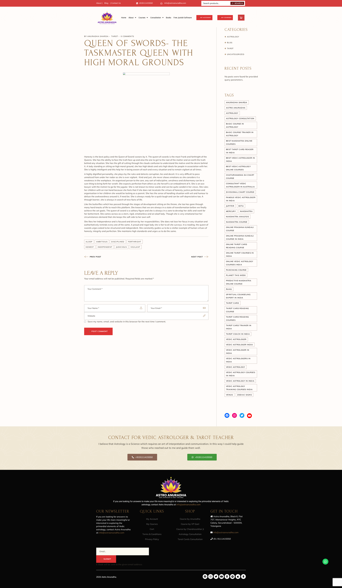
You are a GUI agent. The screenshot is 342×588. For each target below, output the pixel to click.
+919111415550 (146, 3)
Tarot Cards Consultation (190, 539)
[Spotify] (232, 576)
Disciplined (117, 242)
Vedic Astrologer (236, 339)
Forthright (134, 242)
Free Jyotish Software (183, 18)
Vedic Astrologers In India (238, 360)
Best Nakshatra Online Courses (239, 142)
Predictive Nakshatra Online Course (238, 282)
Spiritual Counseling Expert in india (238, 296)
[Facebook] (227, 415)
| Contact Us (115, 3)
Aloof (89, 242)
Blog (106, 3)
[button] (132, 17)
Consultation (155, 18)
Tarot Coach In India (238, 334)
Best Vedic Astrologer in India (240, 159)
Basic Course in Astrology (235, 125)
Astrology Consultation (190, 534)
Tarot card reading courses (237, 318)
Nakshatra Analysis (237, 217)
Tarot (114, 36)
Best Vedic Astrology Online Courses (238, 168)
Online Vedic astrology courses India (239, 263)
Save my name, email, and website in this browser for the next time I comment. (127, 321)
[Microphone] (243, 576)
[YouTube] (249, 415)
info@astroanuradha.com (175, 3)
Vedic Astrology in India (240, 381)
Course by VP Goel (190, 524)
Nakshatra (246, 211)
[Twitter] (242, 415)
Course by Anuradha (190, 519)
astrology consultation (240, 118)
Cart (152, 529)
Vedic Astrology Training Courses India (239, 387)
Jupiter (230, 206)
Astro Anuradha (235, 108)
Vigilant (135, 247)
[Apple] (238, 576)
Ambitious (102, 242)
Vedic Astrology (235, 367)
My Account (152, 519)
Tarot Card (232, 303)
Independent (105, 247)
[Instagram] (234, 415)
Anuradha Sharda (98, 36)
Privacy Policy (152, 539)
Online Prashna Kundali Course (240, 229)
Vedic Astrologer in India (237, 351)
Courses (142, 18)
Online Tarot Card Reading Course (236, 246)
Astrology (233, 37)
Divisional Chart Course (240, 192)
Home (123, 18)
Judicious (121, 247)
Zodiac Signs (244, 395)
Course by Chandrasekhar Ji (190, 529)
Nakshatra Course (236, 222)
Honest (90, 247)
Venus (229, 395)
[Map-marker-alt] (227, 576)
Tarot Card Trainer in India (238, 327)
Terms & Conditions (152, 534)
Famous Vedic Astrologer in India (240, 199)
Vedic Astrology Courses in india (240, 374)
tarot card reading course (237, 310)
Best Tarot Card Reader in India (240, 151)
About (131, 18)
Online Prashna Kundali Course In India (240, 237)
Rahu (229, 289)
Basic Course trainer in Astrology (239, 134)
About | (99, 3)
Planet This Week (236, 275)
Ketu (241, 206)
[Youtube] (221, 576)
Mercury (231, 211)
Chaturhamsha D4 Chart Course (240, 176)
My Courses (152, 524)
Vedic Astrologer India (239, 345)
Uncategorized (235, 54)
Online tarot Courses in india (240, 254)
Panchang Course (236, 270)
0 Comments (127, 36)
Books (168, 18)
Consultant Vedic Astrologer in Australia (240, 185)
